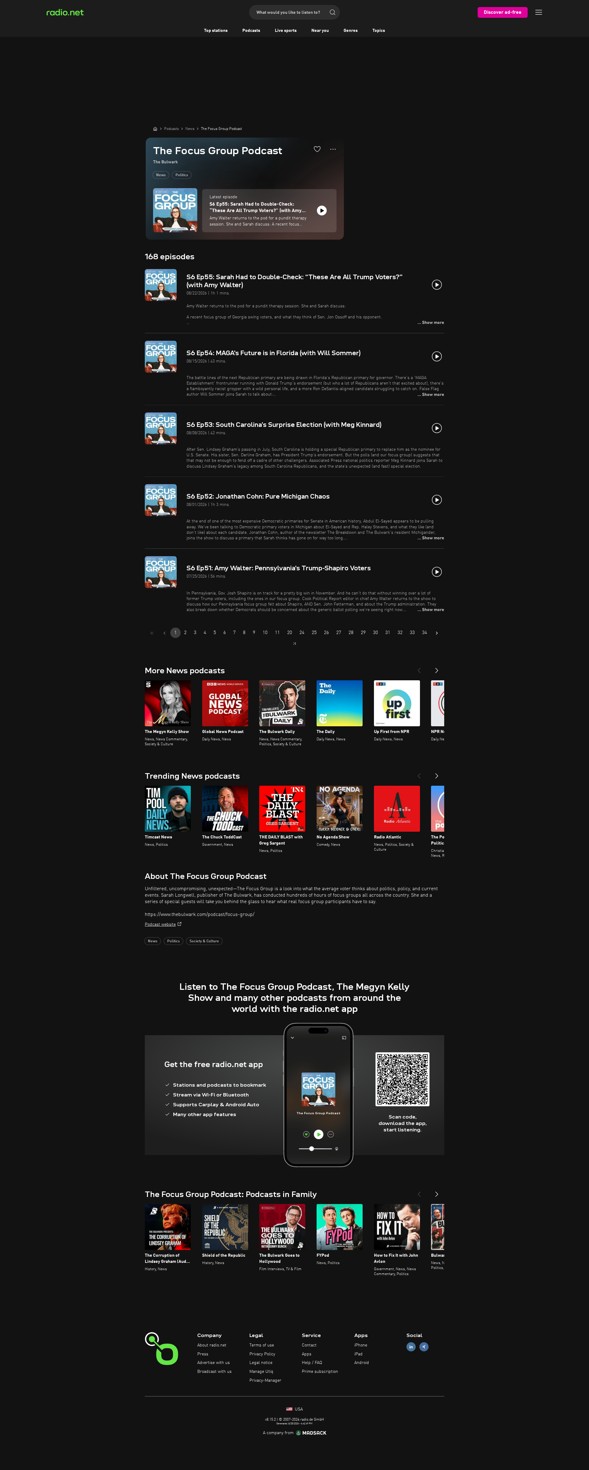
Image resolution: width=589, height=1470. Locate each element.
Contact (309, 1345)
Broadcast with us (214, 1371)
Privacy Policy (262, 1354)
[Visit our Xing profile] (424, 1346)
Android (361, 1363)
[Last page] (294, 643)
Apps (306, 1354)
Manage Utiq (261, 1371)
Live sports (286, 30)
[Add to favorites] (317, 149)
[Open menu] (538, 12)
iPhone (360, 1345)
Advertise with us (213, 1363)
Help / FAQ (312, 1363)
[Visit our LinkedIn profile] (411, 1346)
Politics (181, 175)
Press (202, 1354)
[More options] (333, 149)
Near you (320, 30)
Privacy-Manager (265, 1380)
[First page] (152, 633)
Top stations (216, 30)
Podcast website (160, 924)
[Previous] (419, 668)
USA (298, 1409)
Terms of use (261, 1345)
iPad (358, 1354)
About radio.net (211, 1345)
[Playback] (322, 210)
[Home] (155, 128)
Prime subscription (320, 1371)
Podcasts (251, 30)
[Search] (332, 12)
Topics (378, 30)
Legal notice (260, 1363)
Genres (351, 30)
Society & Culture (204, 941)
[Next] (436, 668)
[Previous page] (164, 633)
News (161, 175)
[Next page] (437, 633)
